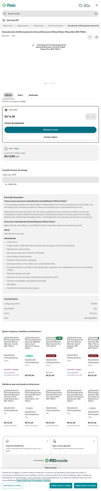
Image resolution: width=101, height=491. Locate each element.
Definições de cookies (12, 486)
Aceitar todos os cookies (61, 486)
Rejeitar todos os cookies (85, 486)
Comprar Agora (50, 137)
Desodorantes (38, 26)
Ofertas (8, 95)
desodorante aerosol (36, 201)
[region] (50, 480)
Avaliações (33, 95)
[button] (50, 62)
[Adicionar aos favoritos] (90, 37)
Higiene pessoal (23, 26)
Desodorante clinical (55, 26)
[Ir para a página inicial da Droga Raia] (9, 5)
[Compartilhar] (96, 37)
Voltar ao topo (50, 468)
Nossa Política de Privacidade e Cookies (33, 480)
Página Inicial (7, 26)
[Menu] (97, 5)
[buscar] (95, 13)
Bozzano (93, 313)
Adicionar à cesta (50, 130)
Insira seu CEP (9, 174)
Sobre (20, 95)
